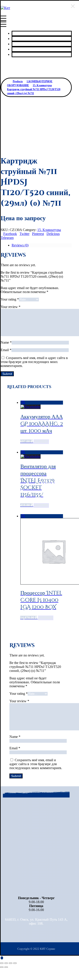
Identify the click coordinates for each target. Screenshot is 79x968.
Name (6, 342)
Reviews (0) (20, 245)
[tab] (42, 245)
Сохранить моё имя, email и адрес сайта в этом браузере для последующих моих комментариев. (34, 362)
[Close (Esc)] (2, 963)
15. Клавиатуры (49, 230)
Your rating (10, 299)
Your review (10, 307)
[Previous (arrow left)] (2, 967)
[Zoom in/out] (15, 963)
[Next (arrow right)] (6, 967)
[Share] (6, 963)
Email (6, 350)
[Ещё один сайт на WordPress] (5, 8)
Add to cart (41, 441)
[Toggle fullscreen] (10, 963)
